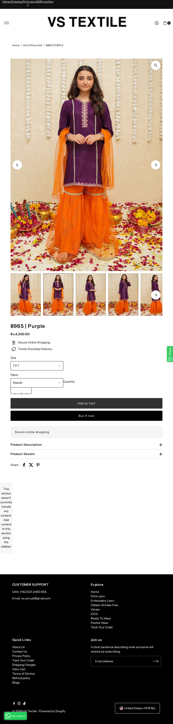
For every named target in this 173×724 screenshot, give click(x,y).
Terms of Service (23, 674)
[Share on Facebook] (24, 464)
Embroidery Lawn (102, 601)
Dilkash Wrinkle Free (104, 605)
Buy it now (86, 416)
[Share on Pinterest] (38, 464)
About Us (18, 647)
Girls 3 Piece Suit (32, 45)
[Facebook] (14, 704)
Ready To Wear (101, 618)
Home (15, 45)
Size (13, 358)
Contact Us (19, 651)
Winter (95, 609)
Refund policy (21, 678)
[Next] (155, 165)
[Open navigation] (6, 23)
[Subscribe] (155, 661)
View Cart (18, 669)
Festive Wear (99, 623)
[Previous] (17, 165)
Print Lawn (98, 596)
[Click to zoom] (155, 65)
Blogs (16, 682)
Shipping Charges (24, 665)
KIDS (94, 614)
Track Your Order (102, 627)
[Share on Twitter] (31, 464)
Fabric (14, 375)
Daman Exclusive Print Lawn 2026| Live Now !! (28, 3)
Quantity (69, 382)
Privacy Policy (21, 656)
